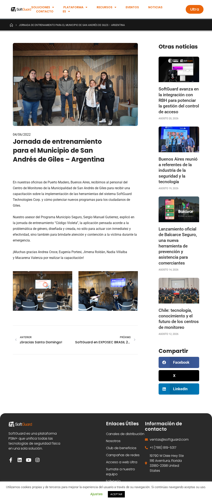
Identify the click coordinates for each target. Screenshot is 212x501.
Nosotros (113, 441)
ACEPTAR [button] (116, 494)
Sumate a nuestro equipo (120, 472)
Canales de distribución (125, 434)
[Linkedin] (19, 460)
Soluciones (40, 7)
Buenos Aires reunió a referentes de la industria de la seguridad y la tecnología (178, 170)
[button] (179, 362)
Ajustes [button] (96, 494)
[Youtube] (28, 460)
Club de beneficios (121, 448)
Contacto (44, 11)
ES (64, 11)
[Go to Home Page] (11, 24)
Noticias (155, 7)
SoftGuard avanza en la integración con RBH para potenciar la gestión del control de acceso (179, 100)
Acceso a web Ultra (121, 462)
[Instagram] (37, 460)
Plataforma (73, 7)
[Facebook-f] (10, 460)
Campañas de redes (123, 455)
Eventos (132, 7)
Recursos (104, 7)
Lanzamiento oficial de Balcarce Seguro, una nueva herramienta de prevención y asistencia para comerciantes (178, 246)
